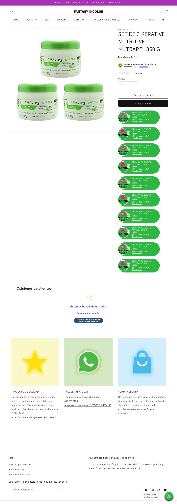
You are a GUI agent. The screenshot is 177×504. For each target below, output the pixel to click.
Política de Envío (17, 486)
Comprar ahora (143, 103)
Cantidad (122, 79)
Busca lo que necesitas (20, 481)
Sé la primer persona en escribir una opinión (88, 337)
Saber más (143, 66)
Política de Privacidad (19, 491)
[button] (12, 11)
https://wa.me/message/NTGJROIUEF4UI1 (34, 434)
